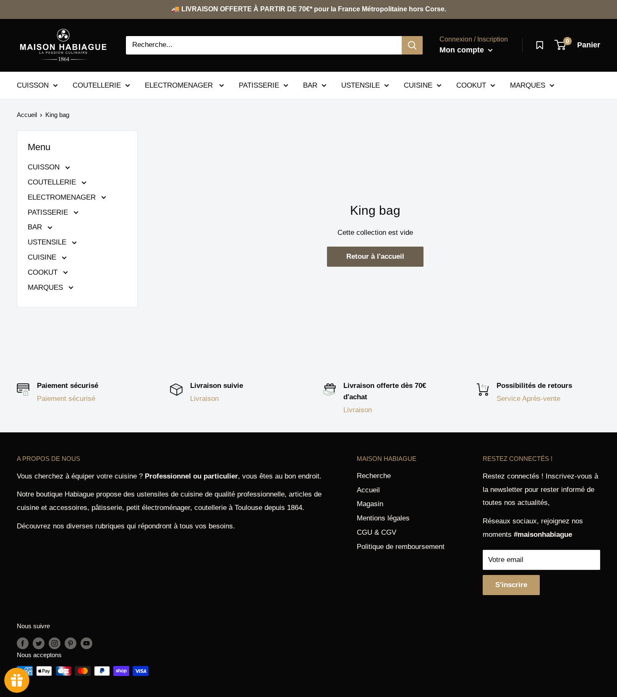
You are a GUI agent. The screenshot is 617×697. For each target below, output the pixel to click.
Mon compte (462, 50)
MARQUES (527, 85)
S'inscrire (511, 585)
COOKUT (471, 85)
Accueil (27, 114)
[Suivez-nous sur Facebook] (23, 643)
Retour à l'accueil (375, 256)
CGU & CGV (376, 532)
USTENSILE (360, 85)
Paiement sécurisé (66, 399)
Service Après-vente (528, 399)
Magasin (370, 504)
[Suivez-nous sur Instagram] (54, 643)
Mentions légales (383, 518)
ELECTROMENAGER (180, 85)
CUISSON (33, 85)
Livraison (204, 399)
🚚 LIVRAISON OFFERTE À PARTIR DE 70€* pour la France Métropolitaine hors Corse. (308, 9)
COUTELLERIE (97, 85)
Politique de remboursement (400, 547)
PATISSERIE (259, 85)
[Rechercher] (412, 45)
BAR (310, 85)
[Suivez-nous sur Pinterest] (70, 643)
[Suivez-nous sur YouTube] (86, 643)
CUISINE (418, 85)
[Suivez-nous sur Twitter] (38, 643)
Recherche (374, 476)
